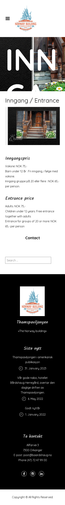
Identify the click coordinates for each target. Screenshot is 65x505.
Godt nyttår (32, 408)
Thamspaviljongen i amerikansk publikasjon (32, 359)
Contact (32, 237)
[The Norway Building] (32, 301)
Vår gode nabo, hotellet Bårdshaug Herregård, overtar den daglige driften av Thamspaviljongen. (32, 385)
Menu (8, 18)
